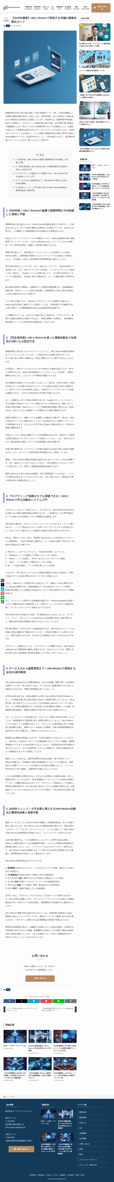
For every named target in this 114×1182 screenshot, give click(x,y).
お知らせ (82, 1123)
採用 (81, 1149)
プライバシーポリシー (88, 1160)
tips (80, 1128)
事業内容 (82, 1112)
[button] (9, 1001)
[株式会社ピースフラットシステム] (12, 8)
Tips (8, 25)
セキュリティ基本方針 (88, 1165)
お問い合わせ (84, 1144)
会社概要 (82, 1138)
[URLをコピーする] (71, 1001)
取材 (81, 1154)
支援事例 (82, 1133)
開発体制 (82, 1117)
